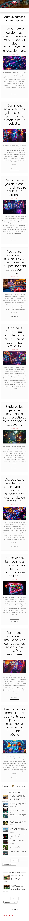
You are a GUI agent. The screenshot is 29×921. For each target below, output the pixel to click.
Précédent (6, 786)
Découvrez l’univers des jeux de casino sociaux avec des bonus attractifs (14, 337)
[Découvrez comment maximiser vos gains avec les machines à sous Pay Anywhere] (14, 666)
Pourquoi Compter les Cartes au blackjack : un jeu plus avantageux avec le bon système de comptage (18, 887)
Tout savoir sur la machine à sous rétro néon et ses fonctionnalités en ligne (14, 567)
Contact (5, 913)
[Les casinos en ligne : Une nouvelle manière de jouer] (5, 847)
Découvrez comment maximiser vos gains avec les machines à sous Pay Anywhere (14, 643)
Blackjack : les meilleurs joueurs (18, 851)
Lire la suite (14, 94)
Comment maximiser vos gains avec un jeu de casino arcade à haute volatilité (14, 114)
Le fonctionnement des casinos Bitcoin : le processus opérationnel (18, 823)
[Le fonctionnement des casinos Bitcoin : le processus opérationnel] (5, 823)
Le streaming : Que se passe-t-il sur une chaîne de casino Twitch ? (18, 816)
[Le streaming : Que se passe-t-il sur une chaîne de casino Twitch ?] (5, 816)
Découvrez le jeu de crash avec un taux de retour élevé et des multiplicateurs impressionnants (14, 39)
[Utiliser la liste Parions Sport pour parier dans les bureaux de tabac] (5, 829)
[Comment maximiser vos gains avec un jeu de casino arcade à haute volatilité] (14, 135)
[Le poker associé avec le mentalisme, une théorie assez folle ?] (5, 810)
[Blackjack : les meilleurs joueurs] (5, 853)
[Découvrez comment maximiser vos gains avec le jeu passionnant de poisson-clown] (14, 285)
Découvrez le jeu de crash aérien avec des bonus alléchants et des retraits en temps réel (14, 490)
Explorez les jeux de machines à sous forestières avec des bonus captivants (14, 415)
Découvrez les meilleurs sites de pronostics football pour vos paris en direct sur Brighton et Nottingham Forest (18, 797)
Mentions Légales (8, 915)
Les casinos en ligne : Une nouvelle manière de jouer (18, 846)
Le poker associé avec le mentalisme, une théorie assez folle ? (18, 809)
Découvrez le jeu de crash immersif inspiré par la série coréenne (14, 187)
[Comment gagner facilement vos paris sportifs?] (5, 836)
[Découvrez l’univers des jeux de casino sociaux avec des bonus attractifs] (14, 358)
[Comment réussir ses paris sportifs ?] (5, 842)
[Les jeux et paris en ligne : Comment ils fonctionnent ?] (5, 805)
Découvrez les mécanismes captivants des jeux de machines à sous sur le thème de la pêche (14, 721)
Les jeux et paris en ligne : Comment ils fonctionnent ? (18, 804)
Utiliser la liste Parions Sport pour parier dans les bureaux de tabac (18, 829)
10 (19, 786)
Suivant (24, 786)
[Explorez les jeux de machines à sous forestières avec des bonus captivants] (14, 436)
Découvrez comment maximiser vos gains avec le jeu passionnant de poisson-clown (14, 262)
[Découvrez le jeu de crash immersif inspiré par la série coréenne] (14, 207)
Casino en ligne (14, 54)
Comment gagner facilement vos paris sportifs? (17, 835)
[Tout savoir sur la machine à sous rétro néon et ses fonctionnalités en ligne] (14, 588)
